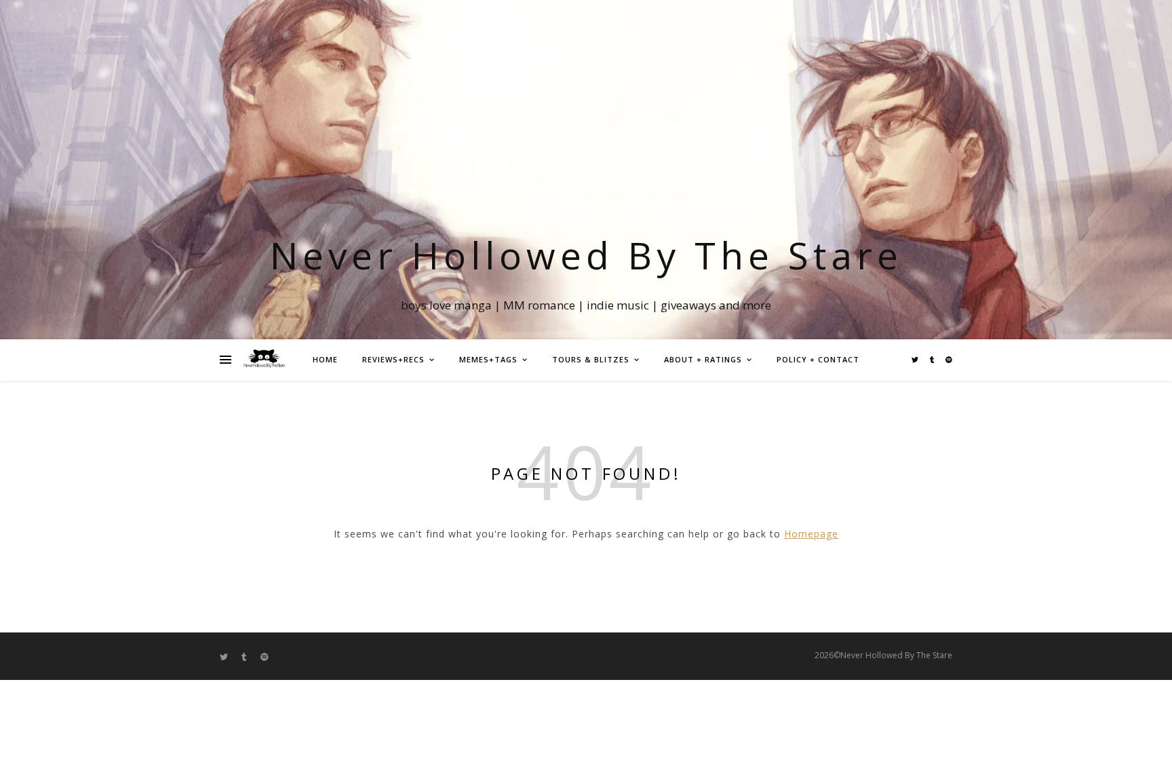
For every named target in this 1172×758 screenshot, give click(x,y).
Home (325, 359)
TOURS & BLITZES (590, 359)
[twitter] (916, 359)
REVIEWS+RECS (393, 359)
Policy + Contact (818, 359)
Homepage (811, 533)
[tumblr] (933, 359)
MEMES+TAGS (488, 359)
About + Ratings (703, 359)
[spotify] (948, 359)
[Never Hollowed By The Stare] (264, 359)
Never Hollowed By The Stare (586, 254)
